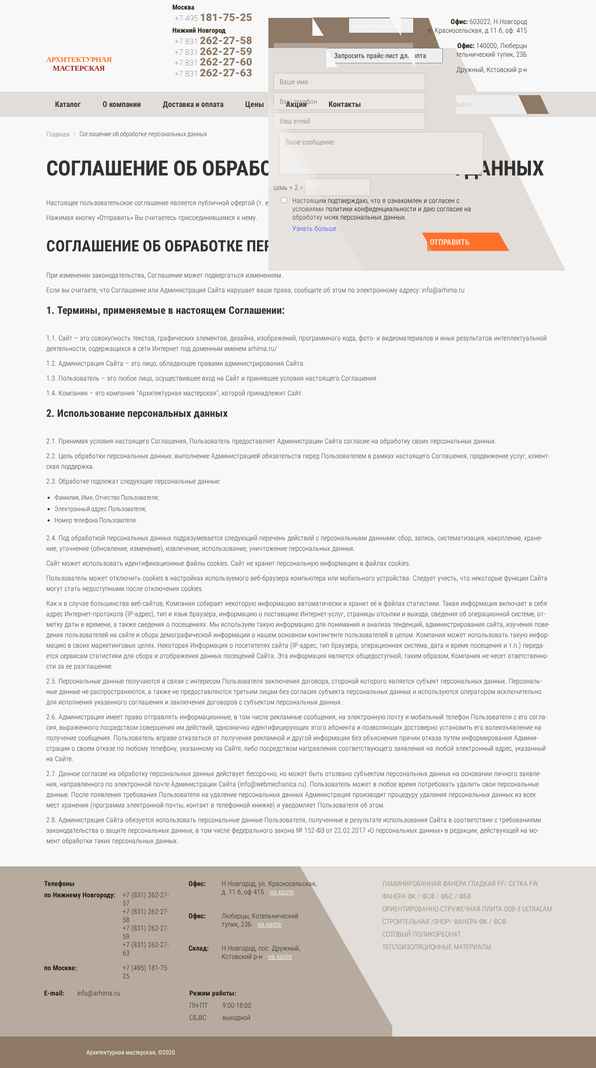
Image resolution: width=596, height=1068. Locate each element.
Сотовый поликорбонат (421, 934)
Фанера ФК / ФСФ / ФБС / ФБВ (426, 896)
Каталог (68, 104)
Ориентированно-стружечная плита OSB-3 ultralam (467, 909)
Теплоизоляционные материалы (436, 947)
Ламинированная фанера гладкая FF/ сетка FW (460, 883)
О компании (122, 104)
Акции (296, 104)
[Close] (381, 25)
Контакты (345, 104)
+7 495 (213, 18)
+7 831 (213, 41)
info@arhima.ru (98, 993)
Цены (254, 104)
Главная (58, 134)
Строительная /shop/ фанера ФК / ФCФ (444, 921)
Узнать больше (314, 228)
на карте (282, 892)
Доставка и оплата (193, 104)
